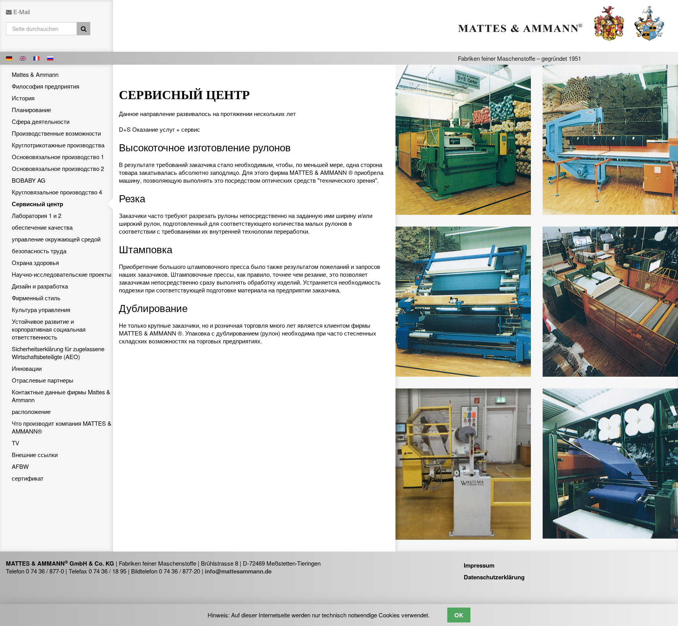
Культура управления (41, 309)
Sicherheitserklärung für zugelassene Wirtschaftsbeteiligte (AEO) (58, 353)
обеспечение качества (42, 227)
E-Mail (21, 11)
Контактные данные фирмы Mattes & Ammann (61, 396)
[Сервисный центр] (10, 58)
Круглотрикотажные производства (58, 145)
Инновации (27, 368)
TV (15, 443)
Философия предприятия (45, 86)
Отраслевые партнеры (42, 380)
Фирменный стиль (36, 298)
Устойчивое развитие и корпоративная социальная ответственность (49, 329)
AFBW (20, 466)
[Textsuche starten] (83, 28)
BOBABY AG (29, 180)
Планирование (31, 109)
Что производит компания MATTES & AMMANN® (61, 427)
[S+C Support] (24, 58)
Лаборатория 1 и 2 (36, 215)
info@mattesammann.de (238, 571)
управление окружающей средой (56, 239)
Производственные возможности (56, 133)
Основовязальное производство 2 (58, 168)
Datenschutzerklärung (494, 577)
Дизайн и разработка (40, 286)
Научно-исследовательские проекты (61, 274)
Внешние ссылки (35, 454)
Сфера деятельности (40, 121)
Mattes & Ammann (35, 74)
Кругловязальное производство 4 (57, 192)
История (23, 98)
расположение (31, 411)
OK (458, 615)
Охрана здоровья (35, 262)
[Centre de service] (37, 58)
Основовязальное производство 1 (58, 156)
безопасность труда (39, 251)
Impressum (479, 565)
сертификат (28, 478)
